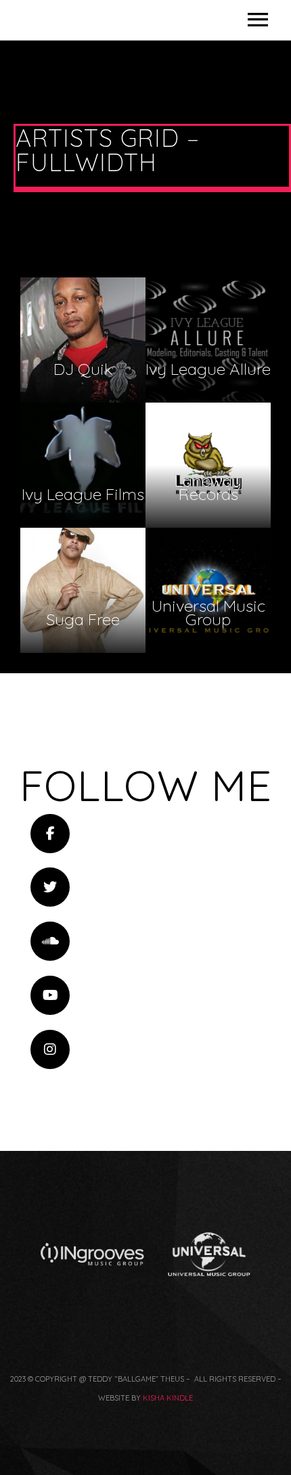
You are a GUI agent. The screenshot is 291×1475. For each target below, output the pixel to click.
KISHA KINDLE (168, 1398)
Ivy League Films (83, 465)
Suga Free (83, 590)
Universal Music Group (208, 590)
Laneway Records (208, 465)
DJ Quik (83, 340)
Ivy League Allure (208, 340)
